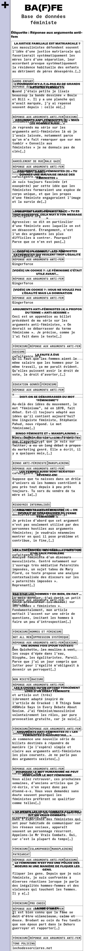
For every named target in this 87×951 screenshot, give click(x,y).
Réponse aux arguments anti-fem (38, 116)
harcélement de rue (28, 161)
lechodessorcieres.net (32, 948)
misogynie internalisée (31, 504)
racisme (37, 679)
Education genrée (26, 384)
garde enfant (23, 81)
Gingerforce (22, 264)
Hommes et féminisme (46, 631)
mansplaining (58, 463)
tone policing (24, 943)
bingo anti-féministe (30, 463)
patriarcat (21, 854)
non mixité (21, 679)
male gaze (52, 161)
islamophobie (40, 848)
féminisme (20, 346)
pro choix (37, 903)
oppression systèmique (51, 637)
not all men (22, 637)
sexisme (71, 116)
